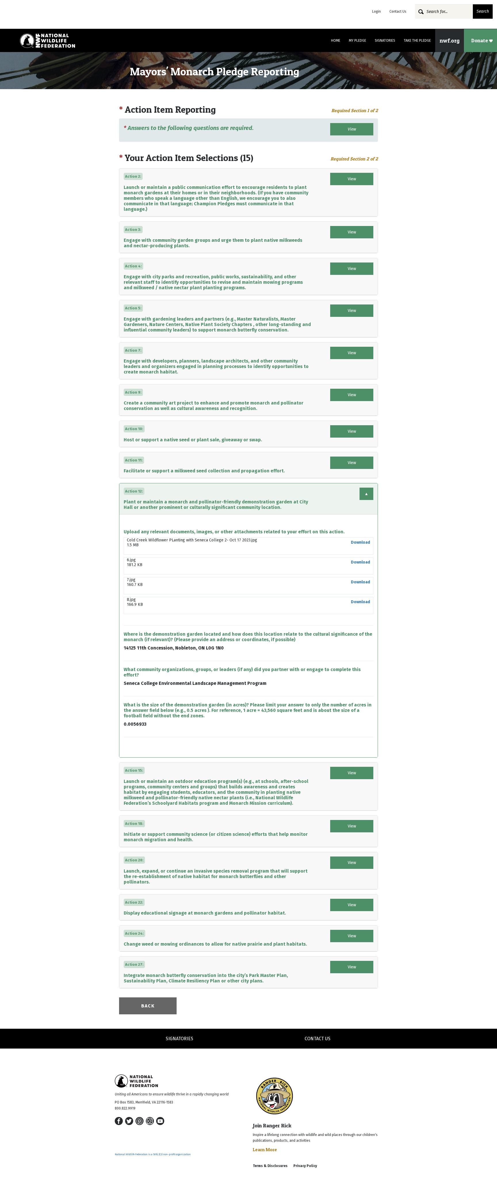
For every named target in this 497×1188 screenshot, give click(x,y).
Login (376, 11)
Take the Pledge (417, 41)
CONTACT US (317, 1038)
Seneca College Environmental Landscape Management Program (195, 683)
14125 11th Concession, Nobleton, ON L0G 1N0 (174, 648)
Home (335, 41)
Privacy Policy (305, 1166)
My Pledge (357, 41)
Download (360, 542)
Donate (480, 40)
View (352, 129)
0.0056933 (135, 724)
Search (483, 11)
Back (148, 1006)
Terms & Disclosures (270, 1166)
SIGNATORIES (179, 1038)
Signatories (385, 41)
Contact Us (397, 11)
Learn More (265, 1149)
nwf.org (449, 40)
